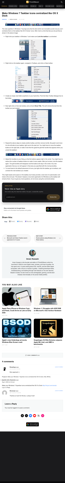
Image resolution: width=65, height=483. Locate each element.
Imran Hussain (13, 19)
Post (5, 221)
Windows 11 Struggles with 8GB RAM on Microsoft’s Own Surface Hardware (47, 309)
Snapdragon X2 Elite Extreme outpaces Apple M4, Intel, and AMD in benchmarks (48, 342)
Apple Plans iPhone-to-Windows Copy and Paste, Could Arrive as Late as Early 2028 (16, 310)
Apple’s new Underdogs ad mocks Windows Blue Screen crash (14, 341)
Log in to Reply (59, 367)
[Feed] (38, 415)
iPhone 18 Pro (24, 6)
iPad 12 (41, 6)
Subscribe (53, 197)
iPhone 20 (33, 6)
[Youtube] (34, 415)
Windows (4, 19)
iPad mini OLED (50, 6)
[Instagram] (42, 415)
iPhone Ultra (13, 6)
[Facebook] (30, 415)
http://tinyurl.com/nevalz (50, 385)
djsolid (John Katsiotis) (9, 380)
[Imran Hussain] (32, 253)
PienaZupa (13, 367)
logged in (15, 408)
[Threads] (22, 415)
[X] (26, 415)
